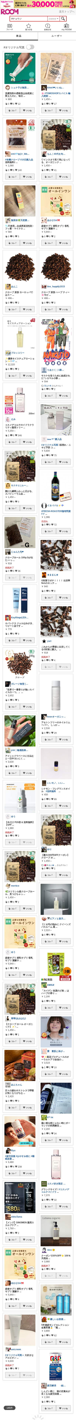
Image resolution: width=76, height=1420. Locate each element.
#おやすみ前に (23, 1156)
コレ (13, 110)
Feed (9, 26)
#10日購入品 (26, 159)
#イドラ (52, 1192)
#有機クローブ (12, 159)
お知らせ (47, 26)
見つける (28, 26)
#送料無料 (51, 791)
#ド (43, 514)
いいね (29, 110)
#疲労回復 (10, 1156)
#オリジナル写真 (49, 445)
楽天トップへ (67, 11)
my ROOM (66, 26)
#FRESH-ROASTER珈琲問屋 (56, 511)
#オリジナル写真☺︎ (14, 1355)
